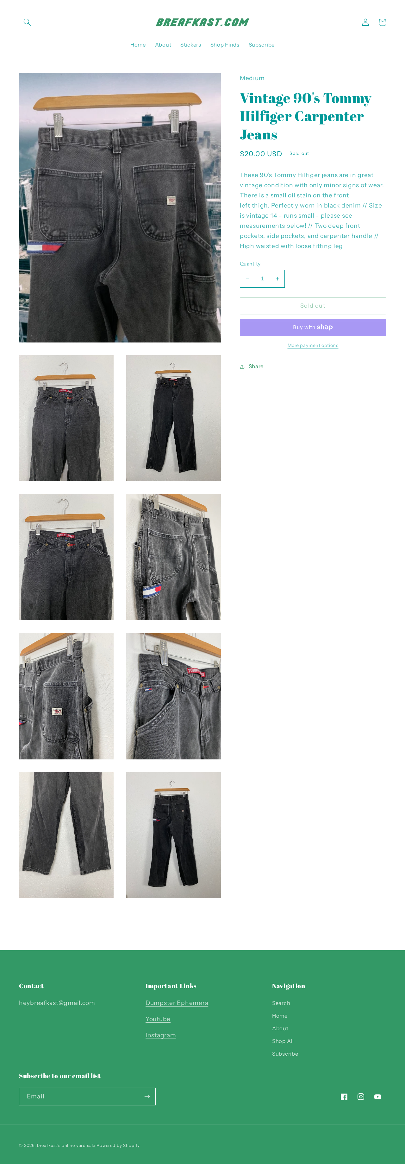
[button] (27, 22)
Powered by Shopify (118, 1145)
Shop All (283, 1041)
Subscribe (285, 1054)
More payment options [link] (313, 345)
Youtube (158, 1019)
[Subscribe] (147, 1096)
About (280, 1028)
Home (280, 1016)
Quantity (250, 264)
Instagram (161, 1035)
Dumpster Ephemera (177, 1003)
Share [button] (256, 366)
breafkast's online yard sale (66, 1145)
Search (281, 1003)
